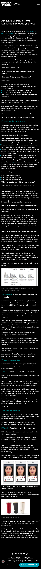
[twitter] (16, 554)
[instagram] (21, 553)
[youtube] (24, 553)
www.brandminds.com (27, 558)
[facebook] (13, 554)
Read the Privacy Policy (12, 564)
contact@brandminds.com (15, 558)
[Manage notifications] (3, 561)
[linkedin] (19, 553)
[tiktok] (27, 554)
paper (15, 162)
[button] (29, 565)
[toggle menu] (38, 4)
